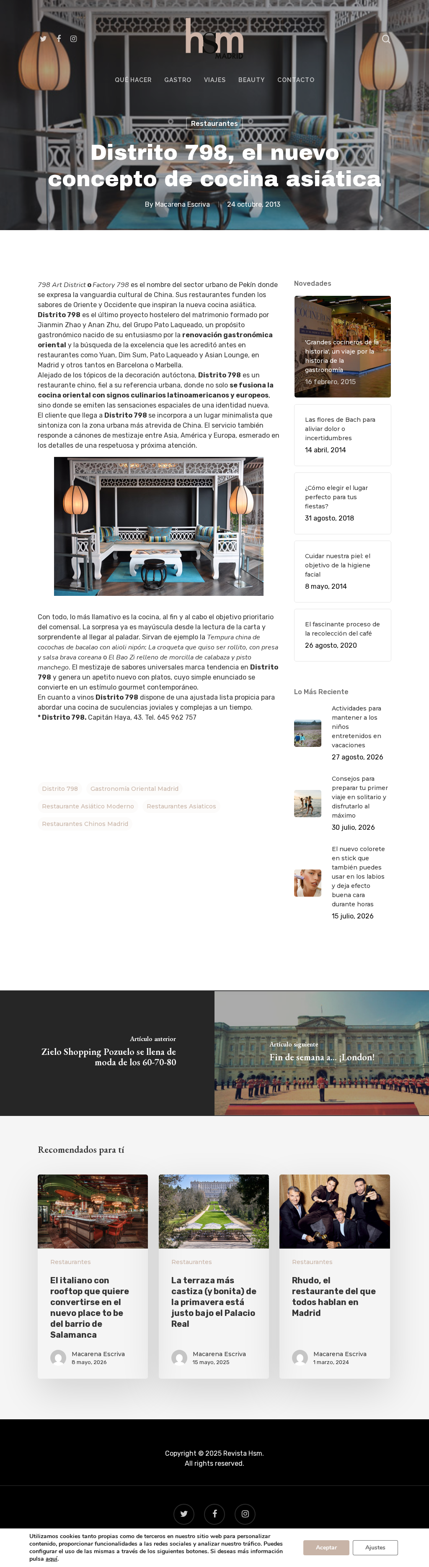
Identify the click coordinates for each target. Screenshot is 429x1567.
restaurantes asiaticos (181, 806)
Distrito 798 (60, 788)
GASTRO (177, 80)
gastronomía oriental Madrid (134, 788)
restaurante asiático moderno (88, 806)
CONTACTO (296, 80)
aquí (51, 1559)
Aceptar (326, 1548)
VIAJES (215, 80)
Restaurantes (214, 124)
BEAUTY (251, 80)
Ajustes (375, 1548)
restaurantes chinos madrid (85, 824)
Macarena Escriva (182, 204)
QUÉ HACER (133, 80)
